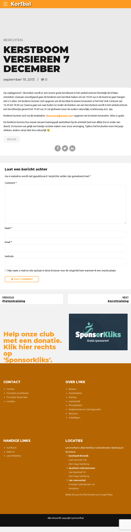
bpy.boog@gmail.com (59, 115)
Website (9, 256)
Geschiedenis (75, 393)
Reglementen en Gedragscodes (85, 409)
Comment (11, 183)
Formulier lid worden (17, 397)
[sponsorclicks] (98, 332)
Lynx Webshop (14, 455)
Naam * (8, 228)
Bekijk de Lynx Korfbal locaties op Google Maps (89, 494)
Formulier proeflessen (18, 393)
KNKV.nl (10, 452)
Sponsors (73, 413)
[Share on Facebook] (58, 148)
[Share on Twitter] (65, 148)
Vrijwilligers (74, 417)
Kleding (72, 397)
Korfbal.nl (11, 447)
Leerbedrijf (74, 401)
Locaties (11, 401)
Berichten (13, 40)
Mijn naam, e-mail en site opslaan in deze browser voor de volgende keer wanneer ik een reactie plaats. (62, 270)
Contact (10, 389)
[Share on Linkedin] (72, 148)
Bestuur (11, 139)
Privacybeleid (75, 405)
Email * (8, 242)
